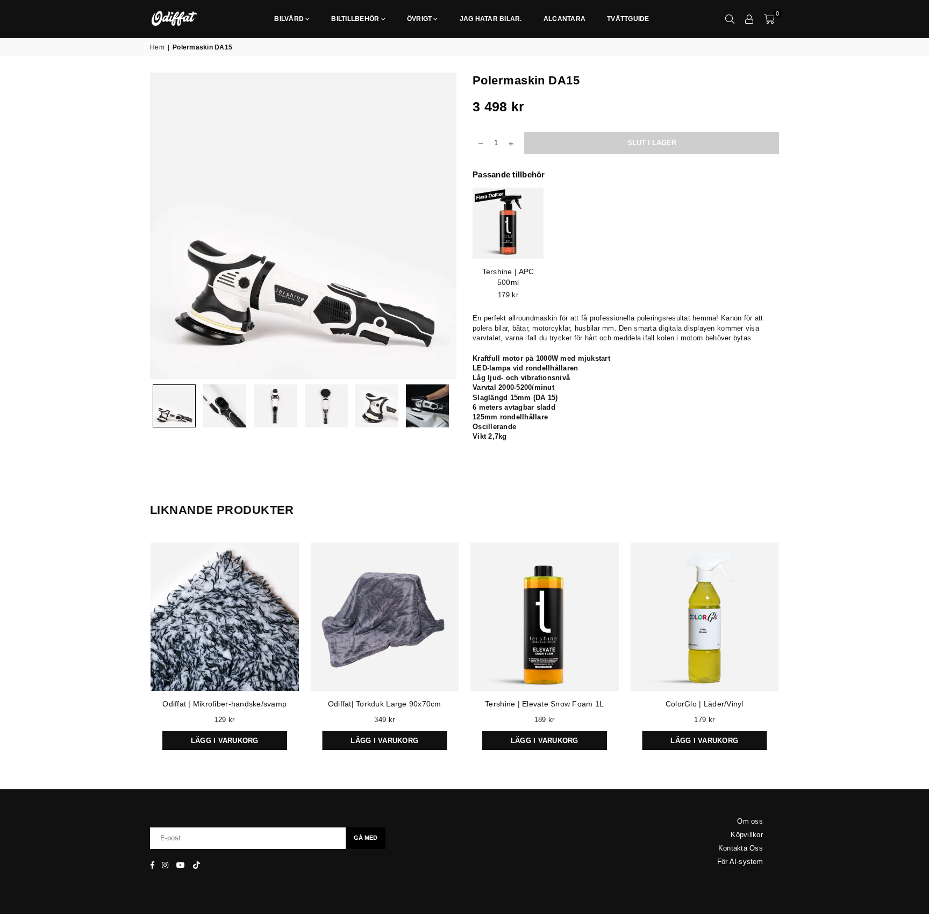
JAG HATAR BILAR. (491, 19)
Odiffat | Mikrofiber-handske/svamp (224, 703)
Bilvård (289, 19)
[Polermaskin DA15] (174, 406)
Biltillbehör (355, 19)
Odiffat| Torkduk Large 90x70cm (384, 703)
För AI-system (740, 862)
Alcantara (564, 19)
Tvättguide (628, 19)
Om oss (750, 821)
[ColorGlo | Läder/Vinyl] (705, 616)
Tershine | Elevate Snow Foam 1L (544, 703)
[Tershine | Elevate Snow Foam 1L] (544, 616)
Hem (157, 47)
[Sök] (730, 18)
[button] (769, 18)
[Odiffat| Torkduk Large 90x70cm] (385, 616)
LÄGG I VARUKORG (225, 738)
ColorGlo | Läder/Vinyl (705, 703)
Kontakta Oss (740, 848)
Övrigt (419, 19)
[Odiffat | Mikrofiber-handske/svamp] (225, 616)
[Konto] (749, 18)
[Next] (441, 226)
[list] (626, 246)
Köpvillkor (747, 835)
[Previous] (164, 226)
